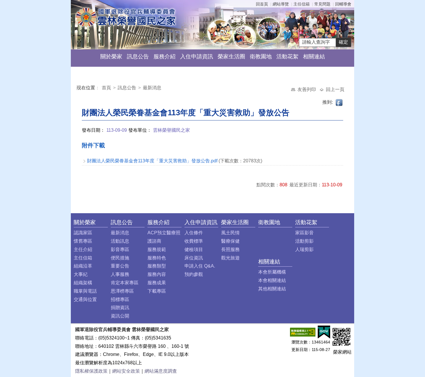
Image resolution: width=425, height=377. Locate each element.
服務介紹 (164, 56)
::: (78, 88)
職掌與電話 (85, 291)
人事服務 (120, 274)
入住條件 (193, 232)
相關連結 (314, 56)
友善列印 (307, 89)
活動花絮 (287, 56)
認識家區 (83, 232)
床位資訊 (193, 257)
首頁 (107, 87)
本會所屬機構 (272, 272)
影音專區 (120, 249)
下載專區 (156, 291)
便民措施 (120, 257)
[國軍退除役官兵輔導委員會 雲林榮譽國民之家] (125, 16)
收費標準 (193, 241)
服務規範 (156, 249)
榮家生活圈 (231, 56)
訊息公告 (138, 56)
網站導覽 (281, 4)
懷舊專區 (83, 241)
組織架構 (83, 282)
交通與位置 (85, 299)
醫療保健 (230, 241)
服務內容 (156, 274)
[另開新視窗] (302, 331)
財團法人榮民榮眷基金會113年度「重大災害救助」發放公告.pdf (152, 160)
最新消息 (152, 87)
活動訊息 (120, 241)
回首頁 (262, 4)
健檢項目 (193, 249)
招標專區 (120, 299)
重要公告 (120, 265)
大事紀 (81, 274)
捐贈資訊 (120, 307)
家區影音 (304, 232)
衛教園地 (261, 56)
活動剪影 (304, 241)
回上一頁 (335, 89)
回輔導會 (343, 4)
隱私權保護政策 (91, 371)
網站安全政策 (126, 371)
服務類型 (156, 265)
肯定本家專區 (124, 282)
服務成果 (156, 282)
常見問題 (322, 4)
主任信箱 (301, 4)
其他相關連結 (272, 288)
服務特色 (156, 257)
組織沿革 (83, 265)
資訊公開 (120, 315)
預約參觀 (193, 274)
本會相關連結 (272, 280)
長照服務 (230, 249)
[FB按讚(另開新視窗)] (339, 102)
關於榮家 (111, 56)
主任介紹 (83, 249)
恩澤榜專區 (122, 291)
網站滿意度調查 (161, 371)
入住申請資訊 (196, 56)
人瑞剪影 (304, 249)
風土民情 (230, 232)
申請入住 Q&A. (199, 265)
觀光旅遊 (230, 257)
